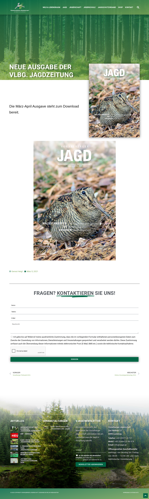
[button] (138, 7)
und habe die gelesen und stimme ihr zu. (89, 458)
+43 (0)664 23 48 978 (124, 441)
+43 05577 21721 (124, 438)
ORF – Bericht (26, 434)
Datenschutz (134, 492)
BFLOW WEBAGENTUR (52, 492)
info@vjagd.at (120, 445)
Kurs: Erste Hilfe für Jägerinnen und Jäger (29, 441)
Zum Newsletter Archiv (86, 472)
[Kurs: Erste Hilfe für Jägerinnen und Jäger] (45, 427)
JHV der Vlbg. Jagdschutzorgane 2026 (28, 461)
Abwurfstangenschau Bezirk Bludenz (30, 453)
